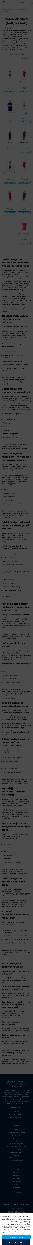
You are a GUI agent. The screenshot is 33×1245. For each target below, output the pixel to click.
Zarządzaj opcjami (16, 1242)
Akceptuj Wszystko (16, 1237)
